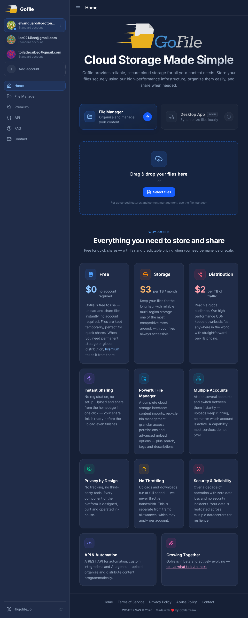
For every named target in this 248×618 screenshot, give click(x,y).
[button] (158, 178)
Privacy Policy (160, 602)
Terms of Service (131, 602)
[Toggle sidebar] (78, 7)
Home (108, 602)
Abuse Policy (186, 602)
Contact (208, 602)
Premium (112, 349)
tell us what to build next (186, 566)
